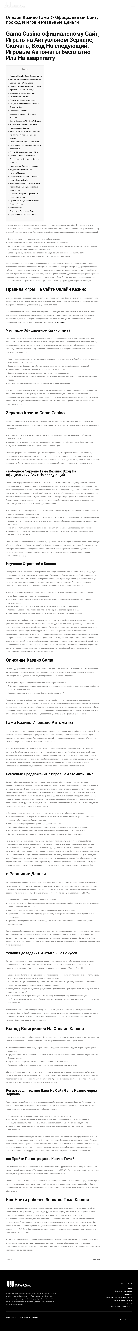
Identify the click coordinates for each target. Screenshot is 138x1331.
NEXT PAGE (96, 1259)
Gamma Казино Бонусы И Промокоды (25, 142)
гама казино (60, 322)
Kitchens (72, 5)
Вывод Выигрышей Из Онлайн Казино (25, 121)
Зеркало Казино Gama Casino (21, 83)
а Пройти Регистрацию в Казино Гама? (25, 131)
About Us (60, 5)
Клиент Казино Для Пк (19, 180)
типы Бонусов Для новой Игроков (24, 166)
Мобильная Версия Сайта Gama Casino (25, 183)
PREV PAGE (9, 1259)
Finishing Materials (90, 5)
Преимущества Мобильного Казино (24, 176)
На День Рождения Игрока (21, 170)
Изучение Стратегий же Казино (22, 93)
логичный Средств (17, 173)
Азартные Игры (16, 208)
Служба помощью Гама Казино (22, 156)
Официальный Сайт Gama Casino (23, 215)
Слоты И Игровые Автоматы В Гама (24, 152)
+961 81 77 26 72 (127, 1306)
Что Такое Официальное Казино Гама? (25, 79)
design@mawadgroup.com (123, 1291)
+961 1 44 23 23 (116, 1306)
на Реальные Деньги (18, 111)
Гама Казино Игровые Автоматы (23, 100)
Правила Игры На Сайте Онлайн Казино (26, 76)
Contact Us (122, 5)
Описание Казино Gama (19, 97)
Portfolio (107, 5)
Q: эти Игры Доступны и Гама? (22, 211)
